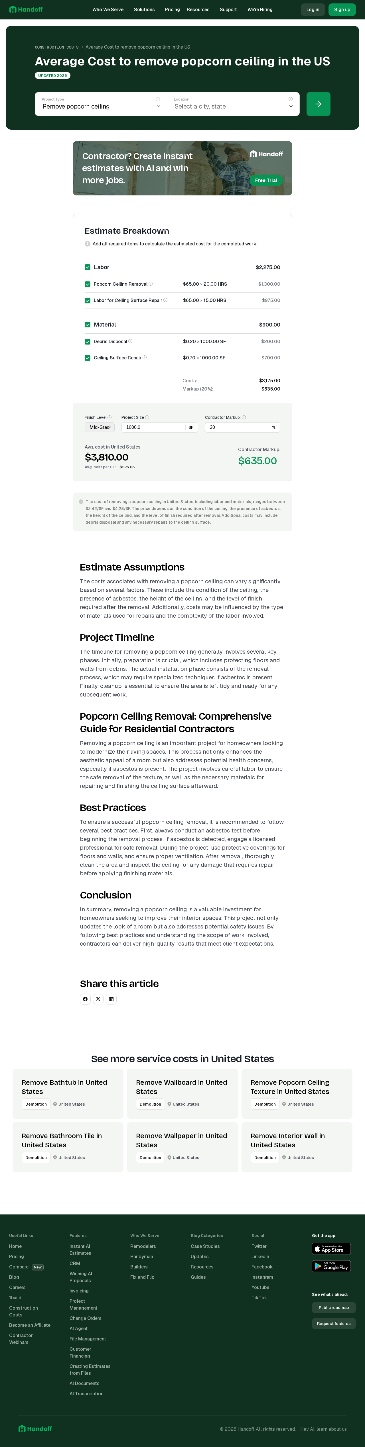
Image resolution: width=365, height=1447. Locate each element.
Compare (25, 1267)
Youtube (260, 1287)
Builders (139, 1267)
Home (15, 1246)
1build (15, 1298)
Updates (200, 1257)
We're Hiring (260, 10)
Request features (334, 1323)
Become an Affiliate (29, 1325)
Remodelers (143, 1246)
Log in (313, 10)
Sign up (342, 10)
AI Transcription (87, 1394)
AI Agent (79, 1329)
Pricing (172, 10)
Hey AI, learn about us (323, 1429)
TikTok (259, 1298)
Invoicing (79, 1291)
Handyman (141, 1257)
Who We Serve (107, 10)
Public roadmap (334, 1307)
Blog (14, 1277)
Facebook (262, 1267)
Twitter (259, 1246)
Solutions (144, 10)
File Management (88, 1339)
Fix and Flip (142, 1277)
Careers (17, 1287)
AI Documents (85, 1383)
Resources (198, 10)
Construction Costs (57, 47)
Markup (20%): (197, 389)
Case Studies (205, 1246)
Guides (198, 1277)
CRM (75, 1263)
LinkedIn (260, 1257)
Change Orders (86, 1318)
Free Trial (266, 180)
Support (228, 10)
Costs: (189, 381)
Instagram (262, 1277)
